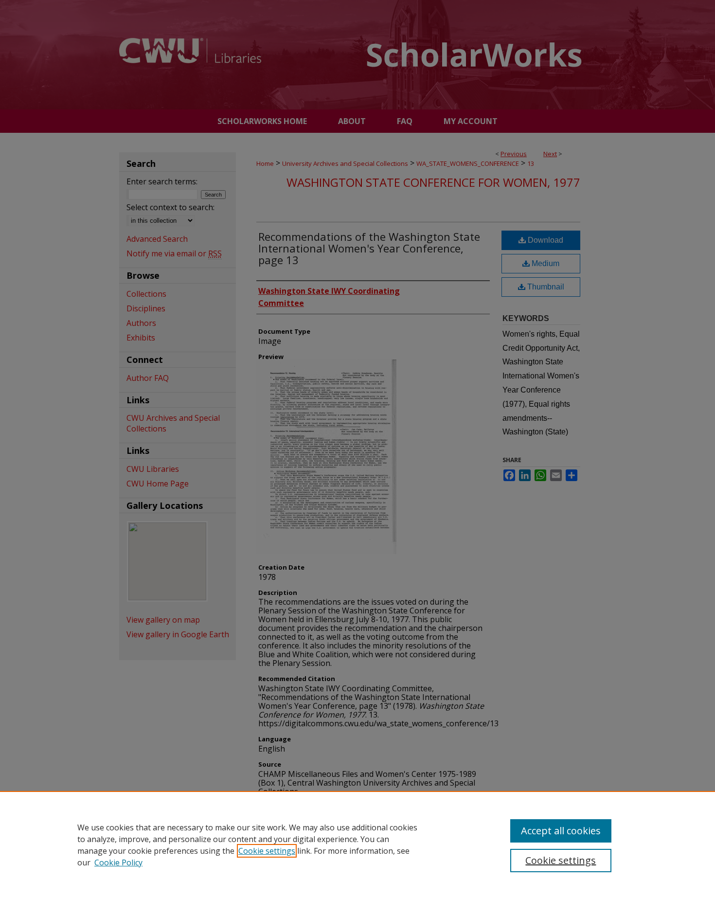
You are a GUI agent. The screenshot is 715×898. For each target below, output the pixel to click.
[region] (357, 844)
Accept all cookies (561, 830)
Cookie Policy (118, 862)
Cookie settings (266, 850)
